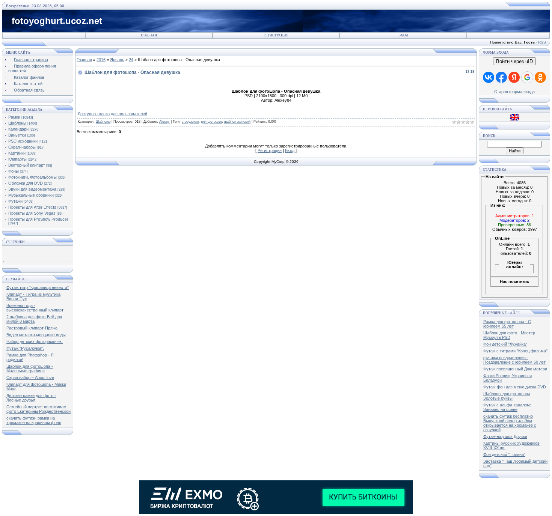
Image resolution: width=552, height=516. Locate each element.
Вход (403, 35)
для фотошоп (211, 121)
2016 (101, 59)
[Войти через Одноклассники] (540, 77)
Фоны (13, 171)
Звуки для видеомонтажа (32, 189)
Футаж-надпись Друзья (505, 436)
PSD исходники (23, 141)
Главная (149, 35)
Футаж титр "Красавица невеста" (37, 287)
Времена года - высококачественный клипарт (34, 307)
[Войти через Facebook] (501, 77)
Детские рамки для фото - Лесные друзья (31, 397)
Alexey (164, 121)
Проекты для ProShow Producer (38, 219)
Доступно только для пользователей (112, 113)
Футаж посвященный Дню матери (515, 369)
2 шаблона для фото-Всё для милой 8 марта (34, 318)
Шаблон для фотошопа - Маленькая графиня (29, 368)
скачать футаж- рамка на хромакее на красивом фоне (33, 420)
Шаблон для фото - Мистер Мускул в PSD (509, 335)
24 (131, 59)
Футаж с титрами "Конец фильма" (515, 351)
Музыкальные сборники (31, 195)
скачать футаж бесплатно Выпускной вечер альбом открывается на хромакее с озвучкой (509, 423)
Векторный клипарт (26, 165)
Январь (117, 59)
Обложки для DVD (25, 183)
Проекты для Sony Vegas (32, 213)
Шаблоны (17, 123)
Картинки (17, 153)
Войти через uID (514, 61)
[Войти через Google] (527, 77)
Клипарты (17, 159)
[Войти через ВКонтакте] (488, 77)
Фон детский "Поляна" (504, 454)
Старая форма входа (514, 91)
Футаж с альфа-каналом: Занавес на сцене (507, 407)
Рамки (14, 117)
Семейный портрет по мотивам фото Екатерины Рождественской (38, 409)
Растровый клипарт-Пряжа (31, 328)
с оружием (190, 121)
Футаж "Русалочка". (25, 348)
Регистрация (276, 35)
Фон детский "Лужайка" (505, 344)
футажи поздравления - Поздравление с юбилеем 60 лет (514, 359)
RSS (542, 42)
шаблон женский (237, 121)
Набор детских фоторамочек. (34, 341)
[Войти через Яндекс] (514, 77)
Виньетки (17, 135)
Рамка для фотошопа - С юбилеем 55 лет (507, 323)
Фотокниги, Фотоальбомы (32, 177)
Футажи (15, 201)
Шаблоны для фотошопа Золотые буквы (506, 395)
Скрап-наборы (22, 147)
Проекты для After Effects (32, 207)
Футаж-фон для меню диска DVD (514, 387)
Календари (18, 129)
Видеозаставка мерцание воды (36, 334)
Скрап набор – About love (30, 377)
